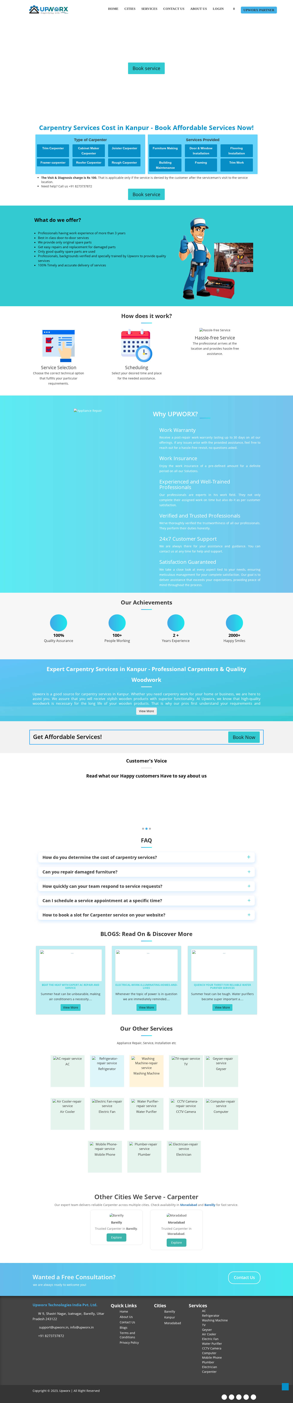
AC (67, 1064)
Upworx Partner (258, 10)
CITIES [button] (129, 8)
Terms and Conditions (127, 1335)
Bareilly (209, 1205)
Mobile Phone (105, 1154)
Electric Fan (107, 1111)
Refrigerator (107, 1069)
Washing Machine (146, 1073)
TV (186, 1064)
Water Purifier (146, 1111)
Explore (116, 1237)
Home (113, 8)
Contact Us (173, 8)
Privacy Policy (129, 1342)
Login (218, 8)
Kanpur (169, 1317)
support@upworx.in (53, 1327)
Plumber (144, 1154)
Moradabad (188, 1205)
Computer (221, 1111)
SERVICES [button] (149, 8)
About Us (198, 8)
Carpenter (209, 1372)
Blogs (123, 1327)
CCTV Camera (186, 1111)
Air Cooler (67, 1111)
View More (146, 711)
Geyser (221, 1069)
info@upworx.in (82, 1327)
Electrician (183, 1154)
